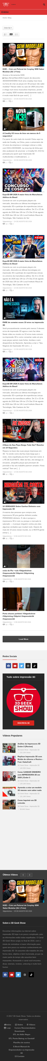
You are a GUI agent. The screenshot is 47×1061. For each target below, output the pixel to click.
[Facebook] (8, 665)
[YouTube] (15, 665)
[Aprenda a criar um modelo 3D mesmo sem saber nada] (9, 792)
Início (8, 1025)
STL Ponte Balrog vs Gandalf (21, 1038)
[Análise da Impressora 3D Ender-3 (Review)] (9, 748)
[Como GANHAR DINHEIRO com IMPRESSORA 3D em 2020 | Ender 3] (9, 776)
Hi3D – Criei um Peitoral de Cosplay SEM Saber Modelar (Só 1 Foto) (21, 906)
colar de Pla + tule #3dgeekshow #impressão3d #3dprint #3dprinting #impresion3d (18, 573)
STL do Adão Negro (21, 1034)
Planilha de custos (21, 1042)
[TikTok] (34, 665)
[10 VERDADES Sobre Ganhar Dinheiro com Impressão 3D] (23, 492)
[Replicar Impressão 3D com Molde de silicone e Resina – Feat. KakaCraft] (9, 761)
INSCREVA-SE (23, 723)
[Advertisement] (23, 838)
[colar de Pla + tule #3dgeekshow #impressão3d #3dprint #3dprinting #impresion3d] (23, 556)
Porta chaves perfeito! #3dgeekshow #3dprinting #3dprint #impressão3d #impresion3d (19, 616)
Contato (20, 1056)
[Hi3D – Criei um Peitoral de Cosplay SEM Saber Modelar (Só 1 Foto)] (23, 54)
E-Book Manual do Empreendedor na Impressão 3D (21, 1049)
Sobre (20, 1025)
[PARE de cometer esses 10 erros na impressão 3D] (23, 308)
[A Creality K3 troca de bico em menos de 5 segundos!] (23, 119)
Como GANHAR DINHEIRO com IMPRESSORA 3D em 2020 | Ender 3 (29, 775)
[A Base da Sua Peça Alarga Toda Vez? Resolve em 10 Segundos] (23, 430)
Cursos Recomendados (24, 1028)
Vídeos (32, 1025)
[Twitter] (21, 665)
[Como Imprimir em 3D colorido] (9, 804)
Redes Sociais (10, 656)
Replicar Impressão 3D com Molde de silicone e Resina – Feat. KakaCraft (30, 759)
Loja (8, 1028)
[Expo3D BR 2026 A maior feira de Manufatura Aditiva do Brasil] (23, 180)
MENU (6, 12)
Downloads (20, 1031)
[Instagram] (28, 665)
